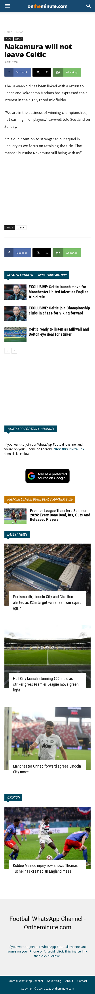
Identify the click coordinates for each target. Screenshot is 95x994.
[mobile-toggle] (7, 6)
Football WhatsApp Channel (25, 981)
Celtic (21, 227)
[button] (89, 6)
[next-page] (14, 351)
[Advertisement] (47, 19)
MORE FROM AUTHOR (52, 275)
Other (18, 38)
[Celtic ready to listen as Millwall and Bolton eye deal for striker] (15, 334)
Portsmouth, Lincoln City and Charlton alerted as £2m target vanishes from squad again (47, 602)
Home (8, 32)
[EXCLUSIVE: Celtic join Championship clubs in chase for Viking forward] (15, 313)
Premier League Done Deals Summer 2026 (39, 499)
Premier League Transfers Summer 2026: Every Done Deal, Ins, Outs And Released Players (60, 515)
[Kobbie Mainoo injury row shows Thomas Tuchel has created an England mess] (47, 838)
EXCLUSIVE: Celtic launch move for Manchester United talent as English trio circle (58, 291)
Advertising (54, 981)
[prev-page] (7, 351)
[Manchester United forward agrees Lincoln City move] (47, 738)
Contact (82, 981)
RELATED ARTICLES (20, 275)
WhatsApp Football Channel (31, 429)
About (69, 981)
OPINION (13, 797)
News (19, 32)
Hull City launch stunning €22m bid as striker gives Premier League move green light (46, 684)
